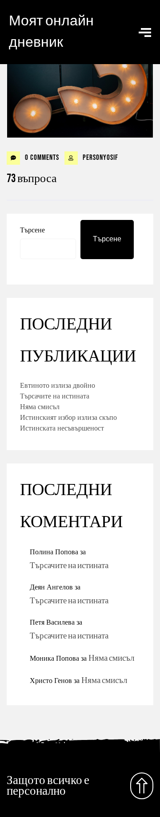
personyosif (99, 157)
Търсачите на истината (54, 395)
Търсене (32, 229)
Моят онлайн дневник (51, 31)
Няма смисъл (40, 406)
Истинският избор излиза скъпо (68, 417)
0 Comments (41, 157)
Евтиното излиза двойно (57, 385)
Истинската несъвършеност (62, 428)
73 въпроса (32, 179)
